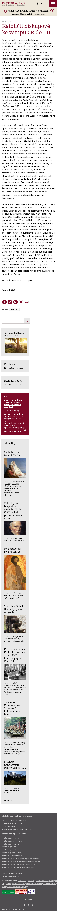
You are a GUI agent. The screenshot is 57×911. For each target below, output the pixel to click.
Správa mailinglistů (15, 368)
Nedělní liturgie (15, 431)
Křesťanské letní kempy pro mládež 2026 (14, 334)
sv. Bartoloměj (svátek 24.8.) (12, 550)
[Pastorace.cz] (13, 4)
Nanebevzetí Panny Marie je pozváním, (29, 10)
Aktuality (9, 443)
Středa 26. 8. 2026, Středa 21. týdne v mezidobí (12, 404)
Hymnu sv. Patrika (16, 873)
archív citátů (40, 14)
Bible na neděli (13, 380)
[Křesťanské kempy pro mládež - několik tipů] (15, 345)
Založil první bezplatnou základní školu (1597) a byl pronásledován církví (13, 510)
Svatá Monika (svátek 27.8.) (12, 453)
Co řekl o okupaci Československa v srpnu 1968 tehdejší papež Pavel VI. (14, 655)
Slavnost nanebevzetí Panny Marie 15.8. (15, 764)
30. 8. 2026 (8, 384)
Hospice (31, 880)
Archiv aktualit (9, 800)
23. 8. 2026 (17, 384)
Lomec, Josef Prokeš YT (15, 883)
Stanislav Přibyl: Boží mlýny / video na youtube (15, 609)
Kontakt (28, 900)
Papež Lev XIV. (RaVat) (45, 880)
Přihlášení (10, 364)
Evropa (14, 309)
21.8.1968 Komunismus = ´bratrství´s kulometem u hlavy (13, 708)
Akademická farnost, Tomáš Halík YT (41, 883)
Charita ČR (22, 880)
